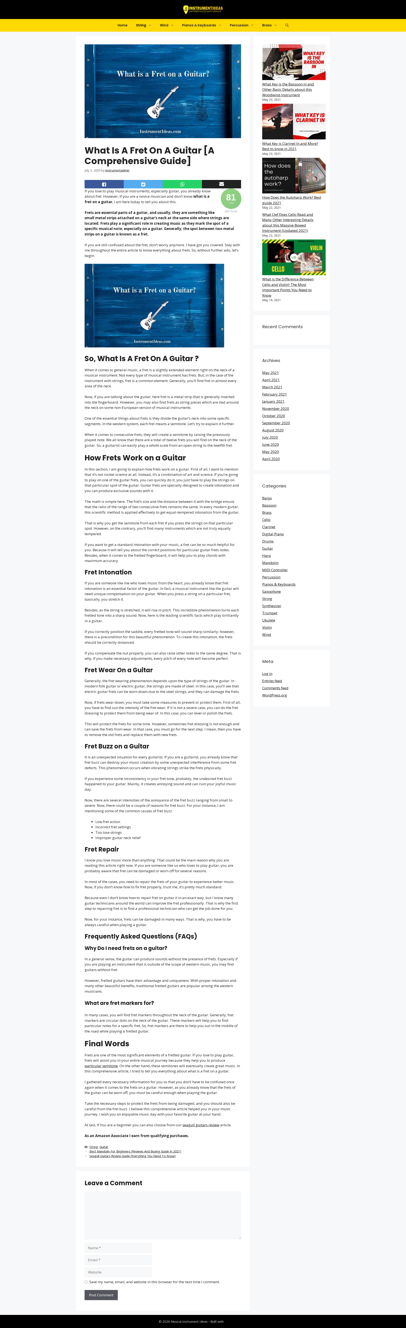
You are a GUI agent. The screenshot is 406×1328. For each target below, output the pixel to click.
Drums (268, 541)
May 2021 (270, 372)
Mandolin (270, 562)
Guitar (104, 1147)
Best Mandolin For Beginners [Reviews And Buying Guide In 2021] (135, 1151)
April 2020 (271, 458)
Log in (267, 673)
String (141, 25)
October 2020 (273, 415)
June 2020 (270, 444)
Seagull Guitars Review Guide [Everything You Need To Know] (132, 1156)
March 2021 (272, 387)
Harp (266, 555)
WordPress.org (274, 695)
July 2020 (270, 437)
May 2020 (270, 451)
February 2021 (274, 394)
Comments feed (275, 688)
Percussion (239, 25)
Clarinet (268, 526)
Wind (164, 25)
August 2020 (273, 430)
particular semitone (101, 1065)
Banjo (267, 498)
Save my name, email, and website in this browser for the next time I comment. (154, 1281)
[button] (287, 25)
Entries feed (272, 680)
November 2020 (275, 408)
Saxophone (271, 591)
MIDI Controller (275, 569)
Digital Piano (273, 534)
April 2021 (271, 379)
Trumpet (269, 613)
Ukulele (268, 620)
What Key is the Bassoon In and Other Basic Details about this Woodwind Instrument (288, 89)
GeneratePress (236, 1321)
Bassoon (269, 505)
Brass (267, 25)
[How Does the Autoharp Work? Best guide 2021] (294, 176)
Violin (267, 627)
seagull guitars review (200, 1125)
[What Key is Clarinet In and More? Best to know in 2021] (294, 122)
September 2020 (276, 422)
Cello (266, 519)
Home (123, 25)
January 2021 (273, 401)
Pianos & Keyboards (199, 25)
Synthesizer (271, 605)
